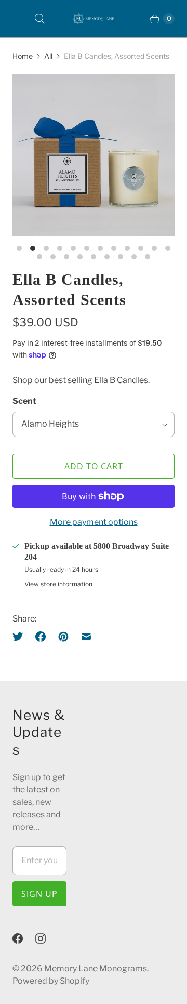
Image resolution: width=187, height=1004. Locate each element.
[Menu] (18, 18)
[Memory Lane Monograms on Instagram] (46, 938)
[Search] (39, 18)
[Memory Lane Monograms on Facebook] (23, 938)
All (48, 55)
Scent (24, 401)
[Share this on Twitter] (20, 636)
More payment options (94, 522)
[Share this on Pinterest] (63, 636)
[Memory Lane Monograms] (93, 18)
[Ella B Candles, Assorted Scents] (93, 155)
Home (22, 55)
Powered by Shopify (50, 981)
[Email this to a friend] (86, 636)
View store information (58, 584)
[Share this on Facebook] (40, 636)
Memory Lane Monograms (95, 968)
